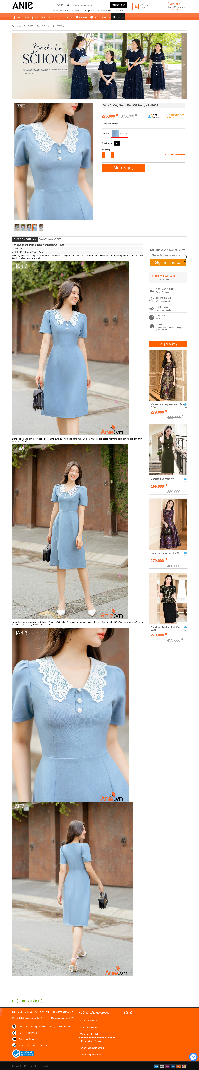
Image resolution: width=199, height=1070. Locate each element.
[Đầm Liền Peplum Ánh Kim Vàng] (168, 598)
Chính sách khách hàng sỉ (92, 1048)
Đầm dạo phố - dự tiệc (45, 17)
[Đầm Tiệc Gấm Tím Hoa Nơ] (168, 524)
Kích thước (107, 143)
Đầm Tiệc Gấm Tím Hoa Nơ (165, 553)
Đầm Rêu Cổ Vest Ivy (162, 479)
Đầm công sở (22, 17)
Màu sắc (105, 133)
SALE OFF (120, 17)
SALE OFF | (30, 26)
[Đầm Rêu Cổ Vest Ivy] (168, 449)
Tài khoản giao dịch (89, 1034)
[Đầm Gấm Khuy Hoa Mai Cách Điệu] (168, 375)
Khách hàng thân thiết (90, 1054)
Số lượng (106, 150)
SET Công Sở (67, 17)
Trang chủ (16, 26)
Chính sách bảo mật (89, 1020)
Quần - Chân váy (102, 17)
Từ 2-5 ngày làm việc (161, 279)
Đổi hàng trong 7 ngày (90, 1041)
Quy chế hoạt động (89, 1027)
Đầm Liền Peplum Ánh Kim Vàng (165, 628)
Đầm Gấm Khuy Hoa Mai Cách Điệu (167, 405)
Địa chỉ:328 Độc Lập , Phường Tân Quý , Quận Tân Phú (45, 1027)
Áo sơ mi (83, 17)
